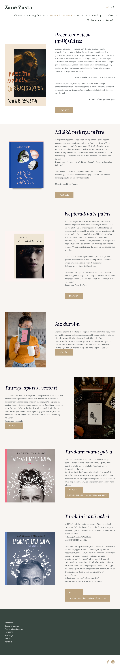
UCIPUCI (9, 632)
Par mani (9, 622)
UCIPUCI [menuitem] (82, 15)
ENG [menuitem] (112, 7)
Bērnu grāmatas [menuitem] (36, 15)
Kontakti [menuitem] (110, 20)
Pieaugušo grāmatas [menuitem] (61, 15)
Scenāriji (9, 635)
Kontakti (9, 642)
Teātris (8, 638)
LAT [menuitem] (107, 7)
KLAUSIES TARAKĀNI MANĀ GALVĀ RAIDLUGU (87, 495)
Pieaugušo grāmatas (14, 629)
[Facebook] (107, 662)
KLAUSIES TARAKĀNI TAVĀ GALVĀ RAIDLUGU (87, 598)
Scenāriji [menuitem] (97, 15)
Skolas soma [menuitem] (94, 20)
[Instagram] (113, 662)
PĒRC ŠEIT (64, 110)
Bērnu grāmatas (12, 626)
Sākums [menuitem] (18, 15)
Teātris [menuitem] (110, 15)
